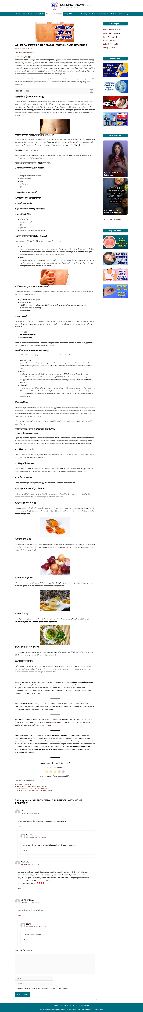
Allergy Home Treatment (39, 786)
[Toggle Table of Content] (90, 91)
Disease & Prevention (54, 14)
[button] (127, 14)
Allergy (19, 786)
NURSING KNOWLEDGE (76, 5)
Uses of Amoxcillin (31, 150)
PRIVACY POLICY (82, 1006)
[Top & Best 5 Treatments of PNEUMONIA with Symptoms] (115, 247)
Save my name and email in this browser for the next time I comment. (42, 988)
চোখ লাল (22, 178)
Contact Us (54, 722)
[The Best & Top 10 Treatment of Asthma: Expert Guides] (115, 92)
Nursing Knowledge (58, 1010)
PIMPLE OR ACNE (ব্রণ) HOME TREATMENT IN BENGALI (34, 790)
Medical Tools (27, 14)
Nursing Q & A (39, 14)
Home (17, 14)
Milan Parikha (98, 1010)
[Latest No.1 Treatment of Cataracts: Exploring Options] (115, 264)
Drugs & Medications (71, 14)
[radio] (47, 772)
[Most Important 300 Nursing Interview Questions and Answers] (115, 124)
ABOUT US (58, 1006)
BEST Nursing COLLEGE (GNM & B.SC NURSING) (32, 788)
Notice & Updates (117, 14)
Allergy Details (26, 786)
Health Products (103, 14)
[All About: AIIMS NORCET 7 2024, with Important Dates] (115, 75)
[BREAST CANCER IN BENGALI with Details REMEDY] (115, 280)
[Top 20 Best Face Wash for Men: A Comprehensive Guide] (115, 108)
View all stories (115, 220)
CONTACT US (69, 1006)
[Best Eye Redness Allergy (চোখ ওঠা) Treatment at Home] (115, 296)
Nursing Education (88, 14)
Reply (20, 826)
